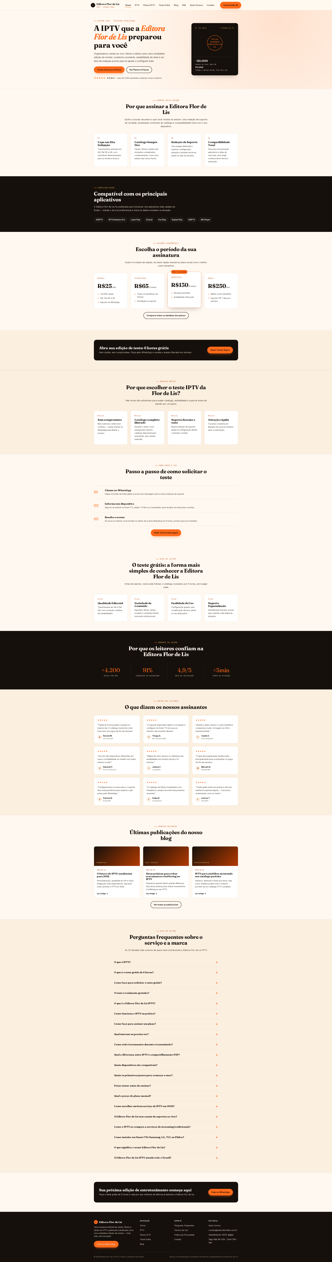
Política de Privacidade (184, 1235)
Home (128, 5)
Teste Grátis (164, 5)
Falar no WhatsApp (220, 1192)
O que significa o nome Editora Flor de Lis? (139, 1147)
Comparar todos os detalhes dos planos (166, 315)
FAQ (184, 5)
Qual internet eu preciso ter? (131, 1034)
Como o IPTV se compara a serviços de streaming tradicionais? (152, 1126)
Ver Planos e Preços (139, 70)
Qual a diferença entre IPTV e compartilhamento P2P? (147, 1054)
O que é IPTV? (122, 962)
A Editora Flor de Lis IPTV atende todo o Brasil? (142, 1157)
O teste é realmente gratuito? (131, 992)
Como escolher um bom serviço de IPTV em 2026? (144, 1106)
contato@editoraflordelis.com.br (223, 1230)
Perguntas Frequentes (184, 1225)
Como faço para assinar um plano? (135, 1023)
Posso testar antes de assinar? (132, 1085)
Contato (210, 5)
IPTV (137, 5)
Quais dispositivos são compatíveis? (135, 1065)
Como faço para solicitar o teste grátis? (138, 982)
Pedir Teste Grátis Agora (166, 533)
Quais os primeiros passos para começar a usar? (143, 1075)
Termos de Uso (181, 1230)
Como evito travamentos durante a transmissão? (143, 1044)
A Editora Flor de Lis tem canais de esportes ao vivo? (145, 1116)
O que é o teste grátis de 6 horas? (134, 972)
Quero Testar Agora (220, 350)
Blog (176, 5)
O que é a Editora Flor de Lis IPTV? (134, 1003)
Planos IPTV (149, 5)
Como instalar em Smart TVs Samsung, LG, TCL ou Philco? (149, 1137)
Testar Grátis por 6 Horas (109, 70)
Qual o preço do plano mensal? (132, 1095)
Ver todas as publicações (166, 905)
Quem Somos (196, 5)
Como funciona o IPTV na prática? (134, 1013)
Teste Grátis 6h (230, 5)
